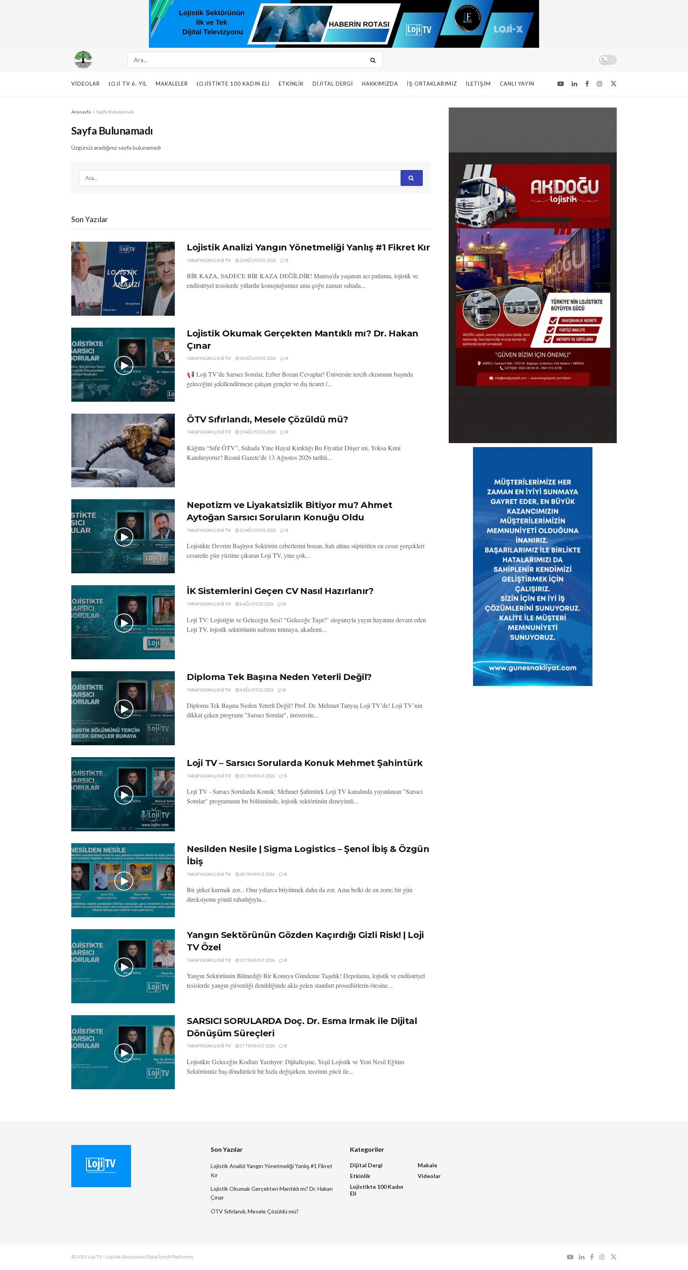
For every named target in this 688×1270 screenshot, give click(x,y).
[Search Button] (374, 60)
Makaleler (172, 83)
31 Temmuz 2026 (257, 775)
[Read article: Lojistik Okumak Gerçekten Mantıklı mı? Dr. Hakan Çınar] (123, 365)
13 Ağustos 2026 (257, 431)
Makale (427, 1165)
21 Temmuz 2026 (257, 960)
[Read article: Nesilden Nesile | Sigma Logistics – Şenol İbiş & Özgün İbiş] (123, 880)
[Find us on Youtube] (560, 84)
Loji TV (222, 260)
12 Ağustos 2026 (257, 530)
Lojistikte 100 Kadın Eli (233, 83)
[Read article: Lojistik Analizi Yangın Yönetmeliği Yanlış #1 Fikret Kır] (123, 279)
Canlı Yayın (517, 83)
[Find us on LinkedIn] (574, 84)
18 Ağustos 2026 (257, 358)
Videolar (85, 83)
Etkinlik (291, 83)
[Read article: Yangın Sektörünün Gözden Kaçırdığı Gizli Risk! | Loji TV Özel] (123, 966)
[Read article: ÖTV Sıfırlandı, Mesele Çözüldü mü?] (123, 451)
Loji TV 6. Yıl (128, 83)
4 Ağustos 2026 (256, 689)
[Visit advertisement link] (344, 24)
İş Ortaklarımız (432, 83)
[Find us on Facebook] (587, 84)
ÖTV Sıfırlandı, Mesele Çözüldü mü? (267, 419)
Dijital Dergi (333, 83)
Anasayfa (81, 112)
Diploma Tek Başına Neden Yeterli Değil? (279, 677)
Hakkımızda (380, 83)
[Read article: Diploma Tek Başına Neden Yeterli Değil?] (123, 708)
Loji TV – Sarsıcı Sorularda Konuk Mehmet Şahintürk (305, 763)
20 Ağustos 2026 (257, 260)
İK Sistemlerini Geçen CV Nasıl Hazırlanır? (280, 591)
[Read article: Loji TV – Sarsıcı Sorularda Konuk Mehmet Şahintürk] (123, 794)
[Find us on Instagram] (599, 84)
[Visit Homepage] (92, 60)
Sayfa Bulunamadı (115, 112)
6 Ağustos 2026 (256, 603)
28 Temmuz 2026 (257, 874)
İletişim (478, 83)
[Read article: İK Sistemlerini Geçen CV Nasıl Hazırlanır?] (123, 622)
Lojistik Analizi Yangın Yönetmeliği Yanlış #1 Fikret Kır (308, 247)
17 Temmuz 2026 (257, 1045)
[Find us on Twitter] (613, 84)
